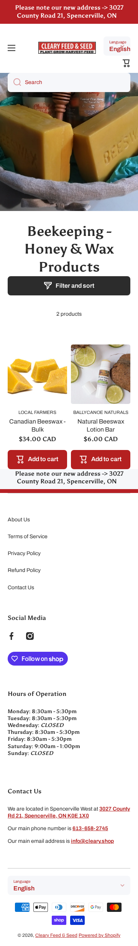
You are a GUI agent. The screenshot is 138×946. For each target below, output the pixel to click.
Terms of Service (28, 536)
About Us (19, 519)
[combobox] (69, 82)
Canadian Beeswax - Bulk (37, 425)
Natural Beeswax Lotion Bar (100, 425)
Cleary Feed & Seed (56, 935)
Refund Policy (24, 570)
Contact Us (21, 587)
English (119, 49)
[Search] (14, 82)
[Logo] (67, 48)
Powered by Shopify (99, 935)
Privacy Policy (24, 553)
